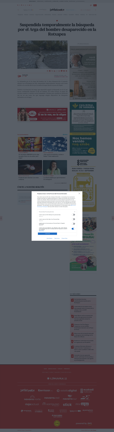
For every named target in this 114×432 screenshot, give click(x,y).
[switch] (73, 215)
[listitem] (57, 211)
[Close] (80, 194)
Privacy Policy (64, 238)
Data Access (57, 238)
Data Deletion (49, 238)
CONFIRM (47, 233)
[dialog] (57, 216)
